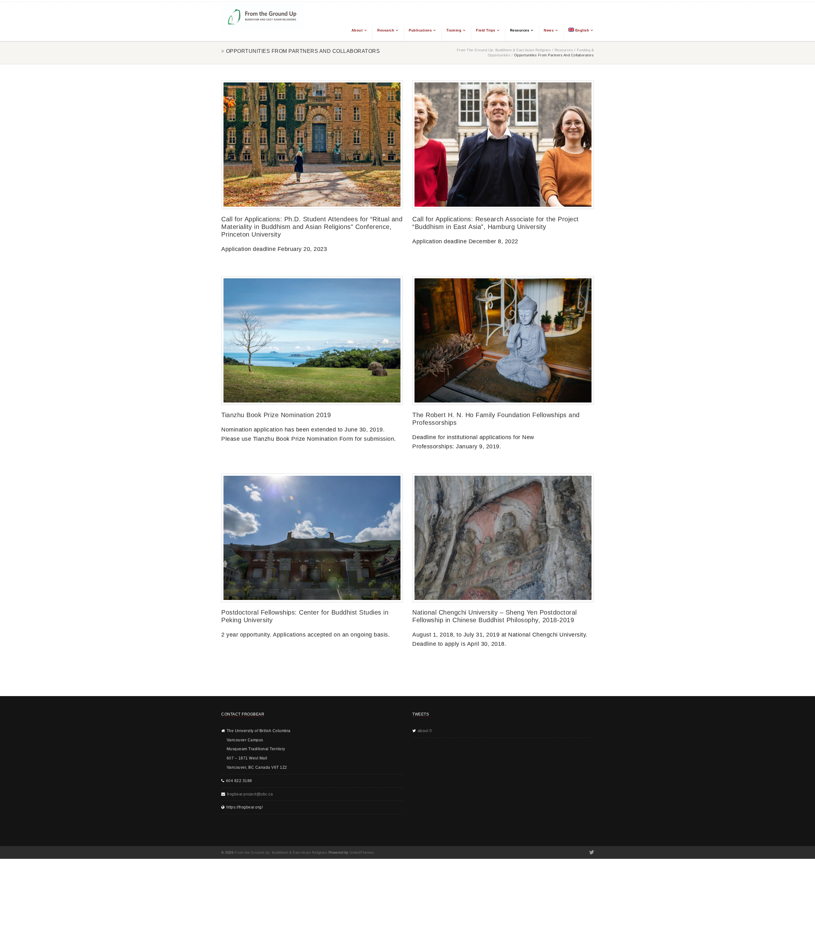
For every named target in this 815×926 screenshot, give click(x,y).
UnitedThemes (362, 852)
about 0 (425, 731)
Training (453, 30)
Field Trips (485, 30)
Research (385, 30)
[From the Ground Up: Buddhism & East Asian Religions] (262, 21)
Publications (420, 30)
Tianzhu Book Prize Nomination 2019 (276, 414)
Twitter (591, 852)
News (549, 30)
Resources (519, 30)
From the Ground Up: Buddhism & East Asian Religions (504, 50)
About (357, 30)
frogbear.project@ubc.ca (250, 794)
